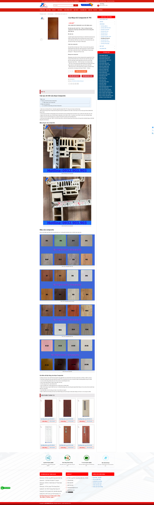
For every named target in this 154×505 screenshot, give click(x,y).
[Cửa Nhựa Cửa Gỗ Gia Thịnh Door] (46, 5)
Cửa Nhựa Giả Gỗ (104, 33)
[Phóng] (41, 39)
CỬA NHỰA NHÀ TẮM (104, 81)
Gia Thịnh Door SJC (67, 503)
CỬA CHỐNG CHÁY (68, 9)
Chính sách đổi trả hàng (98, 486)
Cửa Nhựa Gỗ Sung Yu (61, 14)
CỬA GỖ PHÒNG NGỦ (103, 69)
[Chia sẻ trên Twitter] (71, 84)
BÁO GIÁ (90, 9)
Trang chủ (43, 14)
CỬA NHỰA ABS (102, 61)
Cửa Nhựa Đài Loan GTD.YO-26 (66, 445)
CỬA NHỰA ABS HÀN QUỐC (105, 60)
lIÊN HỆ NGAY (52, 421)
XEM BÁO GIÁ (88, 76)
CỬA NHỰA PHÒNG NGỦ (104, 74)
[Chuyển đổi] (114, 19)
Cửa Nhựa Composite (105, 29)
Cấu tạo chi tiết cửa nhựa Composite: (49, 100)
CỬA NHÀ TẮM (102, 77)
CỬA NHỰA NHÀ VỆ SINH (104, 57)
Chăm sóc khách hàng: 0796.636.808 (92, 1)
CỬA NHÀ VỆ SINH (103, 75)
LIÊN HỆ (100, 9)
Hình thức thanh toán (97, 483)
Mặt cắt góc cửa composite (49, 102)
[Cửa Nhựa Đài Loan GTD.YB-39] (67, 408)
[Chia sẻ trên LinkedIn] (78, 84)
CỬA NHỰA (60, 9)
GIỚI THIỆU (48, 9)
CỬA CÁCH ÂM (102, 80)
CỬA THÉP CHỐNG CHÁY (104, 64)
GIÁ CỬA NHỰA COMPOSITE (105, 91)
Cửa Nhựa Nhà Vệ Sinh (105, 41)
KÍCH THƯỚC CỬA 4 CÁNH (105, 94)
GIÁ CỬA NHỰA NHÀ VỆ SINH (105, 86)
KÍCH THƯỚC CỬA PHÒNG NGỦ (106, 92)
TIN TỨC (95, 9)
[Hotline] (2, 488)
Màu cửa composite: (45, 104)
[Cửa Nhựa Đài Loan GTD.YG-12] (86, 408)
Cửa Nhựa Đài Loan (104, 31)
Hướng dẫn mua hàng (110, 1)
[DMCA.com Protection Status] (69, 492)
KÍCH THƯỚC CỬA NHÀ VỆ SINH (106, 95)
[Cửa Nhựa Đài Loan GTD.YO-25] (86, 434)
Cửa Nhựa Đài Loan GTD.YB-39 (66, 419)
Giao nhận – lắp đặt (97, 477)
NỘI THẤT (76, 9)
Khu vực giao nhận (97, 479)
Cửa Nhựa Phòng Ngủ (105, 43)
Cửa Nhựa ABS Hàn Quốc (106, 27)
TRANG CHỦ (42, 9)
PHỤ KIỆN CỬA (83, 9)
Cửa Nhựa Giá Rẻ (104, 34)
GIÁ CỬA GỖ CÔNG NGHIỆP (105, 89)
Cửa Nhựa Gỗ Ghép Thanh (106, 36)
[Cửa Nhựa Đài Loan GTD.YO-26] (67, 434)
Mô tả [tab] (43, 91)
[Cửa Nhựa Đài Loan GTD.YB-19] (48, 408)
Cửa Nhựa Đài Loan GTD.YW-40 (47, 445)
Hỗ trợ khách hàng (103, 1)
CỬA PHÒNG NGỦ (103, 72)
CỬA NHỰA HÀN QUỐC (104, 63)
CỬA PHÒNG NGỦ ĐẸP (104, 67)
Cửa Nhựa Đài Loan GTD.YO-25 (85, 445)
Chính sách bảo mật (97, 484)
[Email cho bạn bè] (74, 84)
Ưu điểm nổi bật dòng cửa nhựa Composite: (53, 105)
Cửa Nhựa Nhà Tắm (105, 40)
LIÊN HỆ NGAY (75, 76)
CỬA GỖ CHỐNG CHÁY (104, 66)
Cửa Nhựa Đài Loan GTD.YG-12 (85, 419)
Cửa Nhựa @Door (104, 26)
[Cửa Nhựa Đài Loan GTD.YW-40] (48, 434)
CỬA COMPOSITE (103, 78)
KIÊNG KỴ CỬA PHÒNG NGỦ (105, 97)
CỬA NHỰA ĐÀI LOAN (104, 71)
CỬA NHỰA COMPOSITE (104, 58)
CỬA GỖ (53, 9)
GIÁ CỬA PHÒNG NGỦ (104, 88)
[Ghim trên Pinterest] (76, 84)
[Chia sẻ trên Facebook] (69, 84)
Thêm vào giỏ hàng (81, 71)
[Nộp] (76, 5)
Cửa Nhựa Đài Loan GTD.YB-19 (47, 419)
